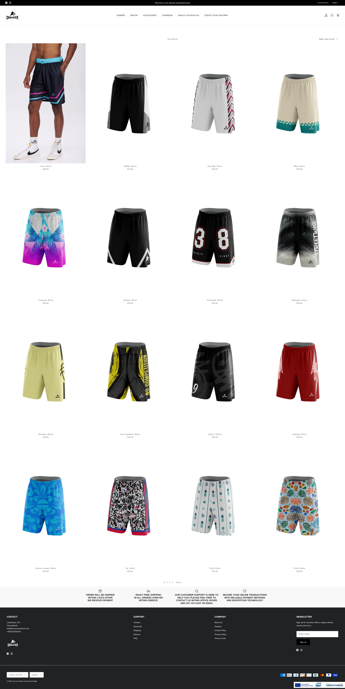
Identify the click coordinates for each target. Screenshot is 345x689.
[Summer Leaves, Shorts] (45, 506)
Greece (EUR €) (323, 2)
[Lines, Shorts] (45, 103)
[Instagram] (10, 3)
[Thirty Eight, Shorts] (215, 237)
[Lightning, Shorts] (299, 371)
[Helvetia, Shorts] (130, 237)
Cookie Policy (220, 630)
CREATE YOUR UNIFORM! (216, 15)
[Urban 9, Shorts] (215, 371)
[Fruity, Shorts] (215, 506)
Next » (179, 582)
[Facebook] (6, 3)
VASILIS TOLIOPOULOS (188, 15)
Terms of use (220, 638)
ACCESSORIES (149, 15)
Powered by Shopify (30, 681)
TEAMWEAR (167, 15)
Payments (138, 626)
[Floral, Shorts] (299, 506)
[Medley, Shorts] (130, 103)
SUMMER (121, 15)
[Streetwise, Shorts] (299, 237)
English (334, 2)
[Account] (325, 15)
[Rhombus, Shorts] (45, 371)
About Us (218, 622)
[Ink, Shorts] (130, 506)
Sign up (303, 642)
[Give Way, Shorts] (215, 103)
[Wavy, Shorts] (299, 103)
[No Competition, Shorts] (130, 371)
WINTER (134, 15)
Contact (137, 622)
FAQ (135, 638)
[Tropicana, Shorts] (45, 237)
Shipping (137, 630)
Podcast (218, 626)
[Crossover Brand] (12, 15)
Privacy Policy (220, 634)
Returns (137, 634)
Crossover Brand (17, 681)
